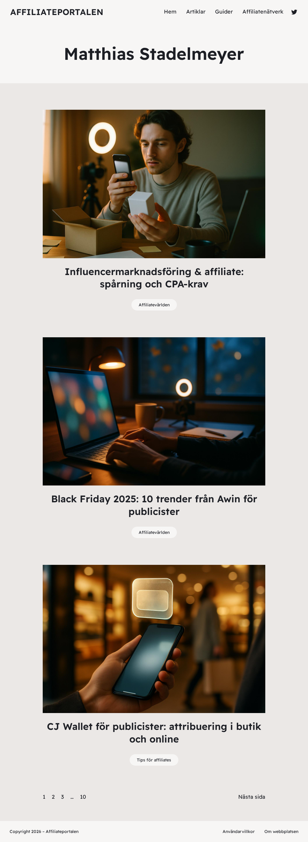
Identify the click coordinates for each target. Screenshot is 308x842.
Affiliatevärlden (154, 305)
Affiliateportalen (56, 12)
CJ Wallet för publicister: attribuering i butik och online (154, 732)
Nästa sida (251, 796)
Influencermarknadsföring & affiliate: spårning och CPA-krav (154, 277)
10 (83, 796)
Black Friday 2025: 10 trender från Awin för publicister (154, 505)
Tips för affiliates (154, 760)
